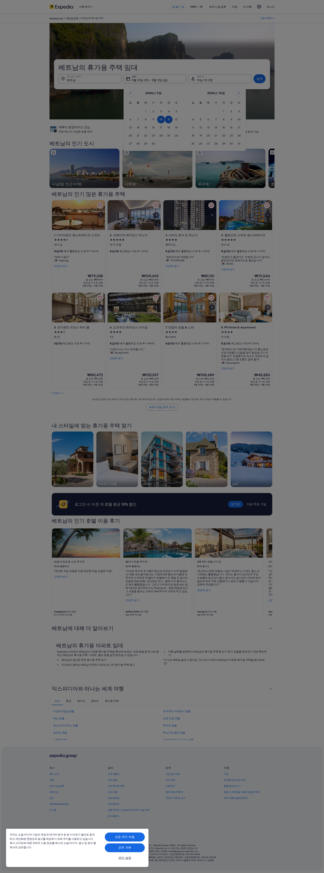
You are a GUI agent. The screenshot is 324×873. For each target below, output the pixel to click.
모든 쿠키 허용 (125, 837)
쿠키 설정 (124, 858)
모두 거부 (124, 847)
